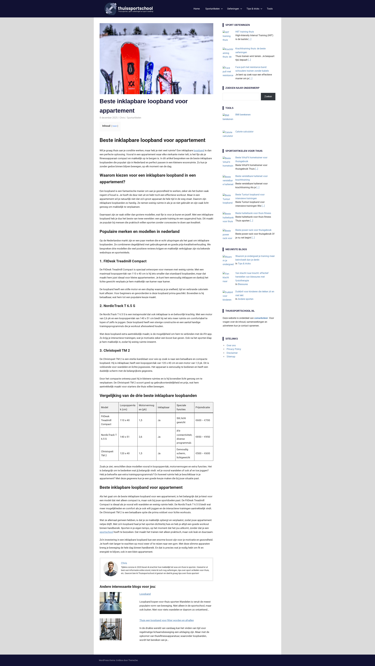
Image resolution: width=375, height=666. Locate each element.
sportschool (106, 532)
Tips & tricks (253, 8)
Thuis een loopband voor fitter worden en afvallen (166, 620)
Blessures (243, 284)
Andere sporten (245, 299)
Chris (122, 117)
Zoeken (268, 96)
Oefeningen (233, 8)
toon (115, 126)
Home (197, 8)
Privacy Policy (234, 349)
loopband (199, 150)
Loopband (145, 593)
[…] (249, 39)
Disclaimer (232, 353)
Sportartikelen (212, 8)
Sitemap (231, 356)
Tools (270, 8)
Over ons (231, 345)
